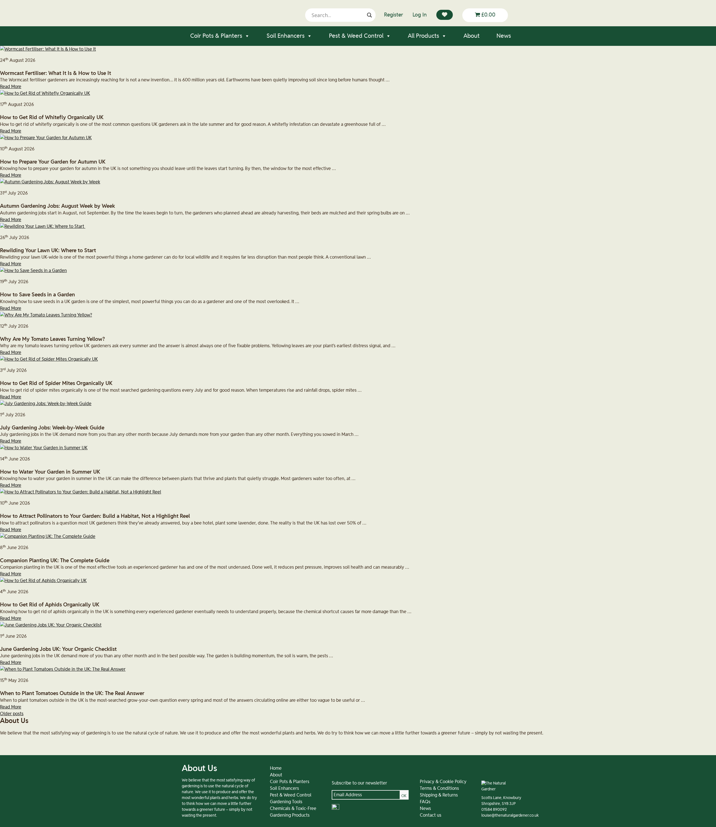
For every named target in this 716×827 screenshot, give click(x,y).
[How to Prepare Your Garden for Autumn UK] (46, 138)
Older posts (11, 714)
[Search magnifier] (369, 15)
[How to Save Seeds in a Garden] (33, 270)
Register (393, 15)
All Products (423, 36)
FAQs (425, 802)
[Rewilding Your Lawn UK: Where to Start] (42, 226)
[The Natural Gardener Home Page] (494, 789)
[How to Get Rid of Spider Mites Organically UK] (49, 359)
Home (276, 768)
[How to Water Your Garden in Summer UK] (44, 448)
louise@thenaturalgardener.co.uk (510, 815)
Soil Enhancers (286, 36)
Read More (10, 86)
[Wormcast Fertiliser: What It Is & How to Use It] (48, 49)
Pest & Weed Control (356, 36)
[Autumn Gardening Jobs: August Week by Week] (50, 182)
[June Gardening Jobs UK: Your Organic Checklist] (51, 625)
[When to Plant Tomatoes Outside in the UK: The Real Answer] (63, 669)
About (471, 36)
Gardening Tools (286, 802)
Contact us (430, 815)
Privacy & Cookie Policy (443, 781)
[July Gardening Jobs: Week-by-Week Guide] (45, 403)
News (503, 36)
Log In (420, 15)
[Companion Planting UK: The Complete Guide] (47, 536)
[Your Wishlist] (444, 15)
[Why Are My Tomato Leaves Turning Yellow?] (46, 315)
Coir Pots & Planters (216, 36)
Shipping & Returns (439, 795)
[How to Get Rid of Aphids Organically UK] (43, 580)
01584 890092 (494, 810)
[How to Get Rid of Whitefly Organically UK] (45, 93)
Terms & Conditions (439, 788)
